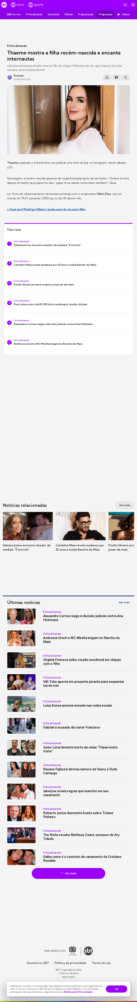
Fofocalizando (17, 46)
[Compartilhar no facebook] (116, 77)
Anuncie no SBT (38, 963)
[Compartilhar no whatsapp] (107, 77)
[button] (28, 535)
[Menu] (133, 5)
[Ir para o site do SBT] (88, 950)
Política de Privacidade (78, 991)
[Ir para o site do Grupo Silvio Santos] (62, 950)
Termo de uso (101, 963)
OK (117, 989)
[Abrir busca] (125, 4)
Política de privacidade (70, 963)
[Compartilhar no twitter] (125, 77)
